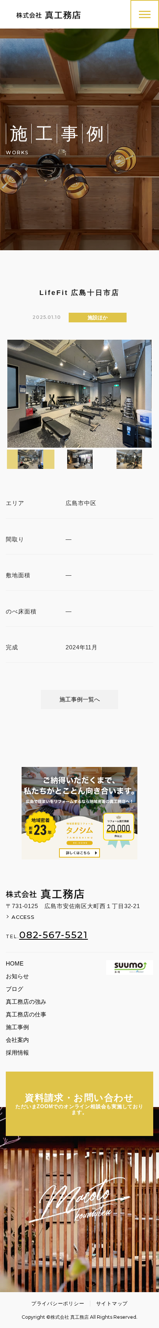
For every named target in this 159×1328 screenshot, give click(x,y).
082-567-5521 (53, 935)
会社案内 (17, 1039)
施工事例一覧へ (79, 699)
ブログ (14, 989)
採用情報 (17, 1052)
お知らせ (17, 976)
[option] (79, 394)
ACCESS (23, 917)
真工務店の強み (26, 1001)
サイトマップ (112, 1303)
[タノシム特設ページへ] (79, 813)
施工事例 (17, 1027)
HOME (15, 963)
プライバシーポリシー (58, 1303)
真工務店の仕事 (26, 1014)
